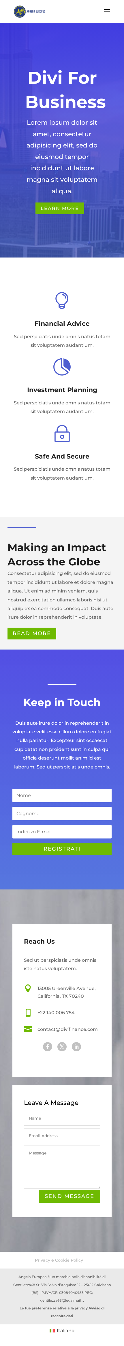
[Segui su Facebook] (47, 1046)
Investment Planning (62, 390)
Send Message (69, 1196)
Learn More (60, 208)
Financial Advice (62, 323)
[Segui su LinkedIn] (76, 1046)
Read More (32, 633)
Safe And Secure (62, 456)
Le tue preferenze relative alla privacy (54, 1308)
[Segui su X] (62, 1046)
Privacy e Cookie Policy (59, 1260)
